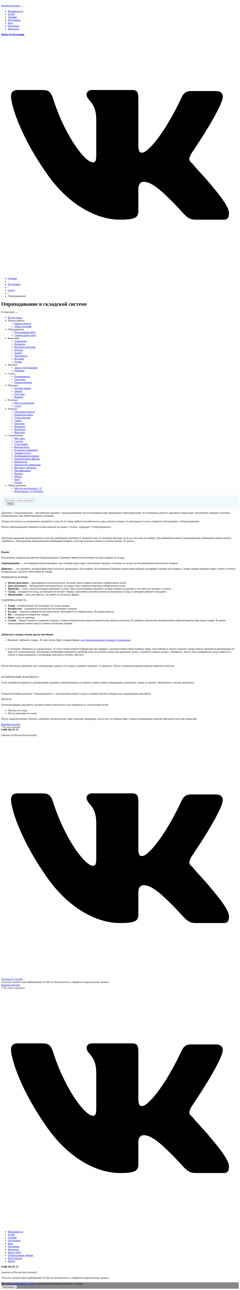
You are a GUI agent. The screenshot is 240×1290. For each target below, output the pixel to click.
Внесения (19, 429)
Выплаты (19, 432)
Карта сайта (14, 1252)
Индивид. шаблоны (25, 467)
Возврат (18, 397)
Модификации (22, 470)
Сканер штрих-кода (25, 335)
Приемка (19, 370)
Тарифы (12, 17)
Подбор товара (22, 388)
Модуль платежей (24, 403)
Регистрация (15, 1258)
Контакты (13, 28)
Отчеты (18, 350)
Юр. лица (19, 438)
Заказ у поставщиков (26, 367)
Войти (11, 1261)
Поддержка (14, 20)
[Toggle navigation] (22, 6)
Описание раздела (24, 411)
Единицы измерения (25, 450)
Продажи (19, 423)
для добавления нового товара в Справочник (105, 640)
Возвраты (19, 426)
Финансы (19, 344)
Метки (18, 476)
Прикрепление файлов (27, 458)
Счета (17, 405)
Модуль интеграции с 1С (28, 488)
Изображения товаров (26, 456)
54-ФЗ (11, 14)
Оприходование (23, 382)
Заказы (18, 391)
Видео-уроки (15, 317)
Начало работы (22, 323)
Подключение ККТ (25, 332)
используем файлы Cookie (20, 1283)
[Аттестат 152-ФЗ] (12, 979)
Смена (18, 420)
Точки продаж (22, 417)
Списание (19, 379)
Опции (18, 482)
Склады (18, 441)
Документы (20, 355)
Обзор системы (22, 326)
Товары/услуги (22, 453)
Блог (10, 23)
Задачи (18, 353)
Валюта (18, 473)
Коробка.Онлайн (10, 5)
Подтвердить (9, 1287)
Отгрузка (19, 394)
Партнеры (13, 26)
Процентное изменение (27, 464)
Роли (17, 479)
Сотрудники (21, 444)
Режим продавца (23, 414)
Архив (18, 361)
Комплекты (20, 461)
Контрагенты (21, 447)
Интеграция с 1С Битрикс (28, 491)
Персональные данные (20, 1255)
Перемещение (22, 376)
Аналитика (20, 341)
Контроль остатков (24, 347)
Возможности (15, 11)
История (19, 358)
